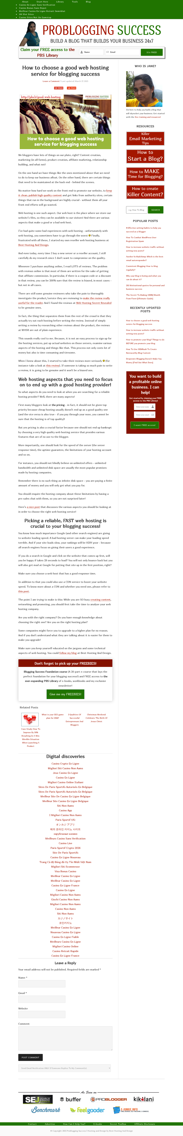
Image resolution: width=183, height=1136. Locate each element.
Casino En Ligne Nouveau (65, 857)
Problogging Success (91, 33)
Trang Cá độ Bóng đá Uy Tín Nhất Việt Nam (65, 862)
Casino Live (65, 843)
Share (60, 88)
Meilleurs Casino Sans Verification (65, 838)
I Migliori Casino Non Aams (65, 815)
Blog (88, 1)
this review (52, 365)
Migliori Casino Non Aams (65, 894)
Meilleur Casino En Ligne (65, 876)
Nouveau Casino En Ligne (65, 932)
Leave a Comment (51, 81)
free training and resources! (148, 117)
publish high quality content (45, 195)
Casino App (65, 810)
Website (23, 1008)
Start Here (42, 1)
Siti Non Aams (65, 805)
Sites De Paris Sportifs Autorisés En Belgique (65, 786)
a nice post (33, 506)
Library (60, 1)
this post (23, 591)
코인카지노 (65, 922)
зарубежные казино (65, 833)
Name (22, 977)
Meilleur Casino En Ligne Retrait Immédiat (42, 11)
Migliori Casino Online (65, 946)
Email (22, 993)
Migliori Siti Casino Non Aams (65, 768)
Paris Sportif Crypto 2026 (65, 847)
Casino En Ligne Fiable (65, 936)
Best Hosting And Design (33, 244)
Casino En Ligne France (65, 885)
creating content (100, 599)
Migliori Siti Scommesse (65, 866)
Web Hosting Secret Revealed (93, 302)
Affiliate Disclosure (144, 1124)
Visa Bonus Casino (65, 871)
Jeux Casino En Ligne (65, 772)
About (25, 1)
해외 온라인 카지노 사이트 (65, 829)
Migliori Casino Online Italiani (65, 782)
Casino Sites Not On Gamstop (35, 17)
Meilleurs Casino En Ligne (65, 941)
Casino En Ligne (65, 777)
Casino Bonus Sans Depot (32, 8)
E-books (98, 1124)
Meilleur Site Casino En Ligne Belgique (65, 801)
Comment (24, 1023)
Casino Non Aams (65, 908)
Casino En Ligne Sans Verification (37, 5)
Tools (75, 1)
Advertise (50, 1124)
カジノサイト (65, 918)
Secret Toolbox (118, 1124)
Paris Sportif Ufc (65, 819)
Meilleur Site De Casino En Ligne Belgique (65, 796)
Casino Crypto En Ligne (65, 763)
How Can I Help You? (74, 1124)
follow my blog (68, 652)
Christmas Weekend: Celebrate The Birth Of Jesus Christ (96, 718)
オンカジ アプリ (65, 824)
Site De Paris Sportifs (65, 852)
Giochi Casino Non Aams (65, 899)
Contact (32, 1124)
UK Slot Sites (26, 14)
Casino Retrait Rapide (65, 951)
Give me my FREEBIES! (65, 694)
